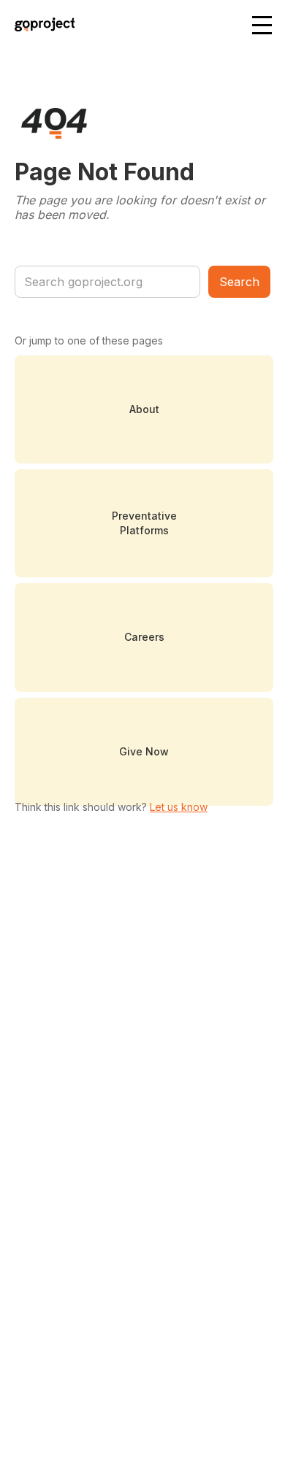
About (144, 409)
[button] (263, 26)
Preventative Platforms (144, 522)
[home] (41, 26)
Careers (144, 637)
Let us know (179, 807)
